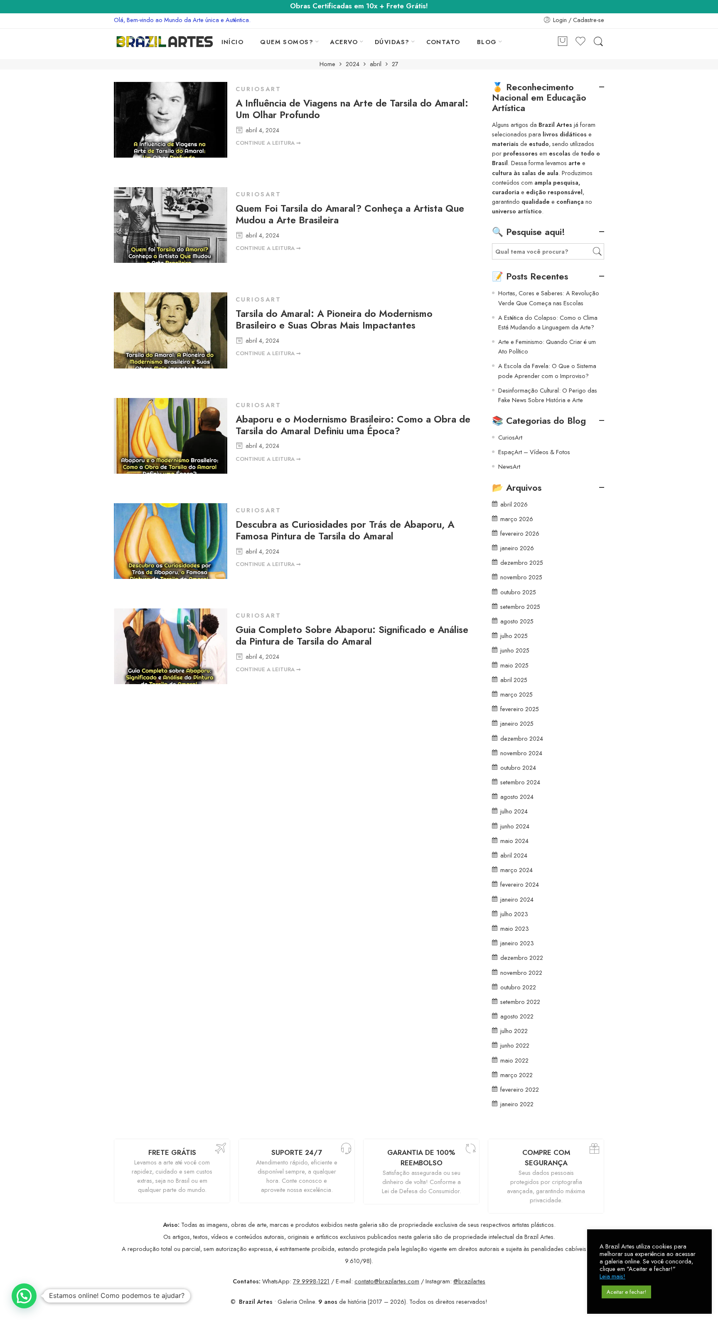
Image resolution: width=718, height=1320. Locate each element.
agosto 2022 (517, 1016)
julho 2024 (514, 811)
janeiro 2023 (517, 943)
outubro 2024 (518, 767)
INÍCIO (232, 41)
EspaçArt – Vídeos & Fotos (534, 451)
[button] (24, 1295)
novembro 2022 (521, 972)
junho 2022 (514, 1045)
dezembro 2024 (521, 738)
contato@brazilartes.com (386, 1281)
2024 (352, 64)
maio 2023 (514, 928)
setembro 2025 (520, 606)
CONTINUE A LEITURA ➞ (268, 143)
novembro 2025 (521, 577)
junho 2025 (514, 650)
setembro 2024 (520, 782)
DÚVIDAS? (392, 41)
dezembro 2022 (521, 957)
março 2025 (516, 694)
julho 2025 (514, 635)
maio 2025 (514, 665)
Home (327, 64)
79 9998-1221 (311, 1281)
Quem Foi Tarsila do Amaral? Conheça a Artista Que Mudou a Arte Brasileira (350, 214)
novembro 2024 (521, 753)
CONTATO (443, 41)
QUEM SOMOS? (286, 41)
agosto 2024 (517, 796)
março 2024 (516, 869)
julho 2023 (514, 914)
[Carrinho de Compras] (562, 41)
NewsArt (509, 466)
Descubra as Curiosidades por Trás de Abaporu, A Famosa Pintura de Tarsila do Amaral (345, 530)
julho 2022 (514, 1030)
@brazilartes (469, 1281)
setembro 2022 (520, 1001)
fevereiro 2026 (519, 533)
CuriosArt (258, 88)
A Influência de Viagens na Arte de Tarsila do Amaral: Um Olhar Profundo (352, 109)
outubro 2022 (518, 987)
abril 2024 (513, 855)
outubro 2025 (518, 592)
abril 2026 (514, 504)
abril (375, 64)
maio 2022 (514, 1060)
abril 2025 (513, 679)
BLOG (487, 41)
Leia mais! (612, 1276)
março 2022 (516, 1074)
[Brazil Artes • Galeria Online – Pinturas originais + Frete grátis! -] (165, 42)
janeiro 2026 (517, 548)
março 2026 (516, 518)
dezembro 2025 (521, 562)
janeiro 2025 (517, 723)
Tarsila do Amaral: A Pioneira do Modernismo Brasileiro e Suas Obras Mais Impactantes (334, 319)
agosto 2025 (517, 621)
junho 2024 (514, 826)
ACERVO (344, 41)
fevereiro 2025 (519, 708)
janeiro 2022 (517, 1104)
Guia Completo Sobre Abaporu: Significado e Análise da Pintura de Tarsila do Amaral (352, 635)
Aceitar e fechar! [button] (626, 1292)
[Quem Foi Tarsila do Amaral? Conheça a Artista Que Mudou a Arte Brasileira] (170, 227)
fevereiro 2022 (519, 1089)
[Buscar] (598, 41)
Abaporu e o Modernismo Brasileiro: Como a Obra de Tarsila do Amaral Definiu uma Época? (353, 425)
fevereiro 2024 (519, 884)
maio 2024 (514, 840)
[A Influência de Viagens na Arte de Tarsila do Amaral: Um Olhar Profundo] (170, 122)
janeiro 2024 (517, 899)
